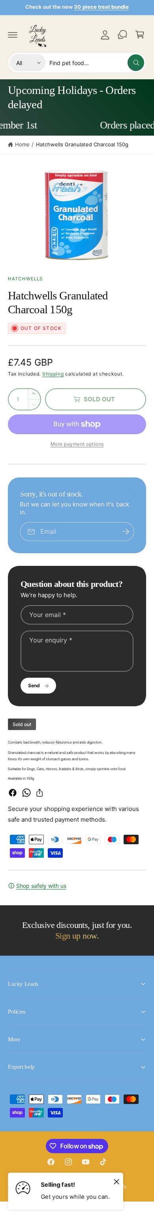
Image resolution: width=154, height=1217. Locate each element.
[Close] (116, 1181)
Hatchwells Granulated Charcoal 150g (82, 144)
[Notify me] (125, 531)
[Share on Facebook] (12, 792)
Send (34, 685)
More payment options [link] (77, 444)
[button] (12, 34)
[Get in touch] (122, 34)
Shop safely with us (41, 885)
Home (22, 144)
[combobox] (96, 62)
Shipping (53, 374)
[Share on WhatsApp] (26, 792)
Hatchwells (25, 279)
